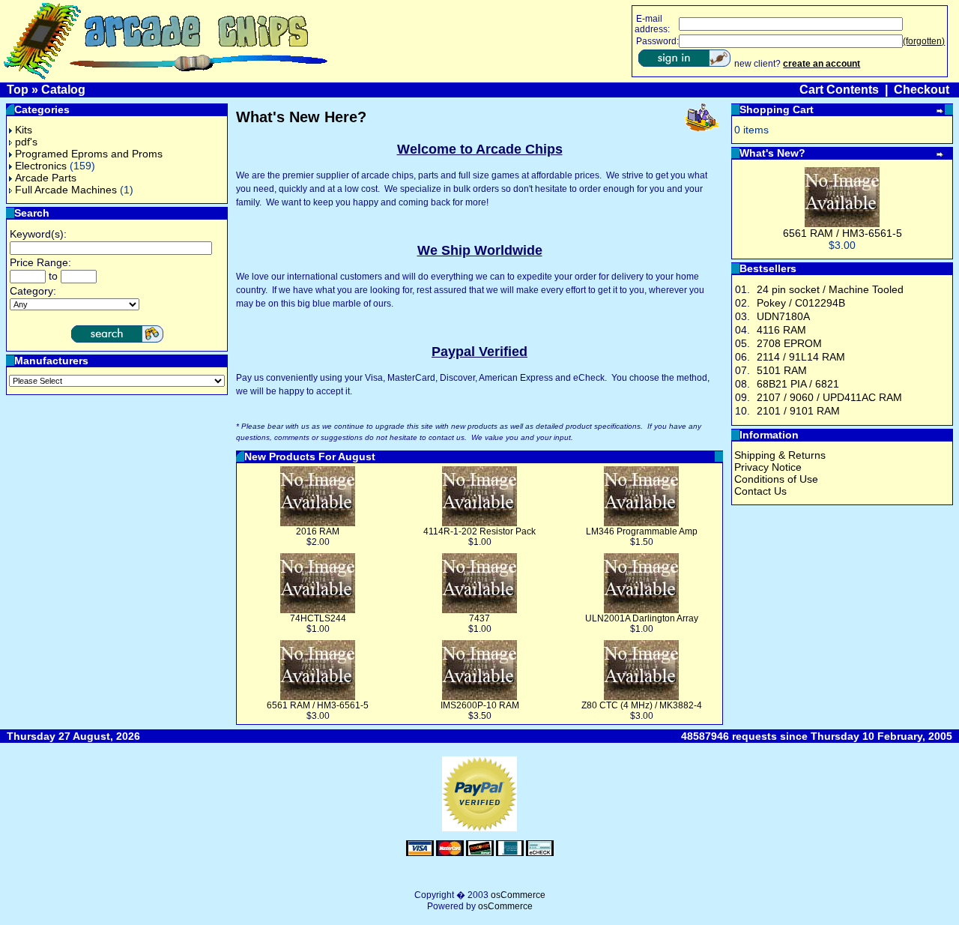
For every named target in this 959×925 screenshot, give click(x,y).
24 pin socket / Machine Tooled (830, 289)
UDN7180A (783, 316)
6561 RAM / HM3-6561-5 (318, 705)
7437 (479, 618)
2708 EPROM (789, 343)
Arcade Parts (45, 178)
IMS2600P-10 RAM (480, 705)
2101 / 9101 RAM (798, 411)
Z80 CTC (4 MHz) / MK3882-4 (641, 705)
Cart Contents (839, 89)
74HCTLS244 (318, 618)
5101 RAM (782, 370)
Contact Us (760, 491)
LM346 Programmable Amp (642, 531)
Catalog (63, 89)
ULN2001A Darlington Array (641, 618)
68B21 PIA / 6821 (798, 384)
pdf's (26, 142)
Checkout (921, 89)
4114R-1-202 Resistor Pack (479, 531)
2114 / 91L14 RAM (801, 357)
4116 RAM (781, 330)
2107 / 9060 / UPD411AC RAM (829, 397)
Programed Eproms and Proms (89, 154)
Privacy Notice (768, 467)
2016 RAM (317, 531)
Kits (23, 130)
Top (17, 89)
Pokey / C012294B (801, 303)
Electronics (41, 166)
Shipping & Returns (780, 455)
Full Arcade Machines (66, 190)
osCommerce (518, 895)
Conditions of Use (776, 479)
